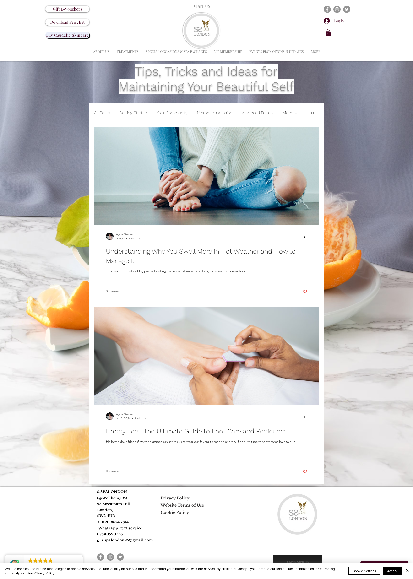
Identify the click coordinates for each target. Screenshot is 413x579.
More (287, 112)
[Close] (407, 571)
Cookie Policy (175, 512)
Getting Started (133, 112)
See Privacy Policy (40, 573)
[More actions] (306, 236)
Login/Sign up (298, 562)
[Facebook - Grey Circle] (327, 9)
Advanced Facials (257, 112)
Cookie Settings (364, 570)
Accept (392, 570)
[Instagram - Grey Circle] (337, 9)
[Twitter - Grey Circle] (346, 9)
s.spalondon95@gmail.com (127, 540)
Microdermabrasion (214, 112)
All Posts (102, 112)
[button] (328, 32)
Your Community (172, 112)
